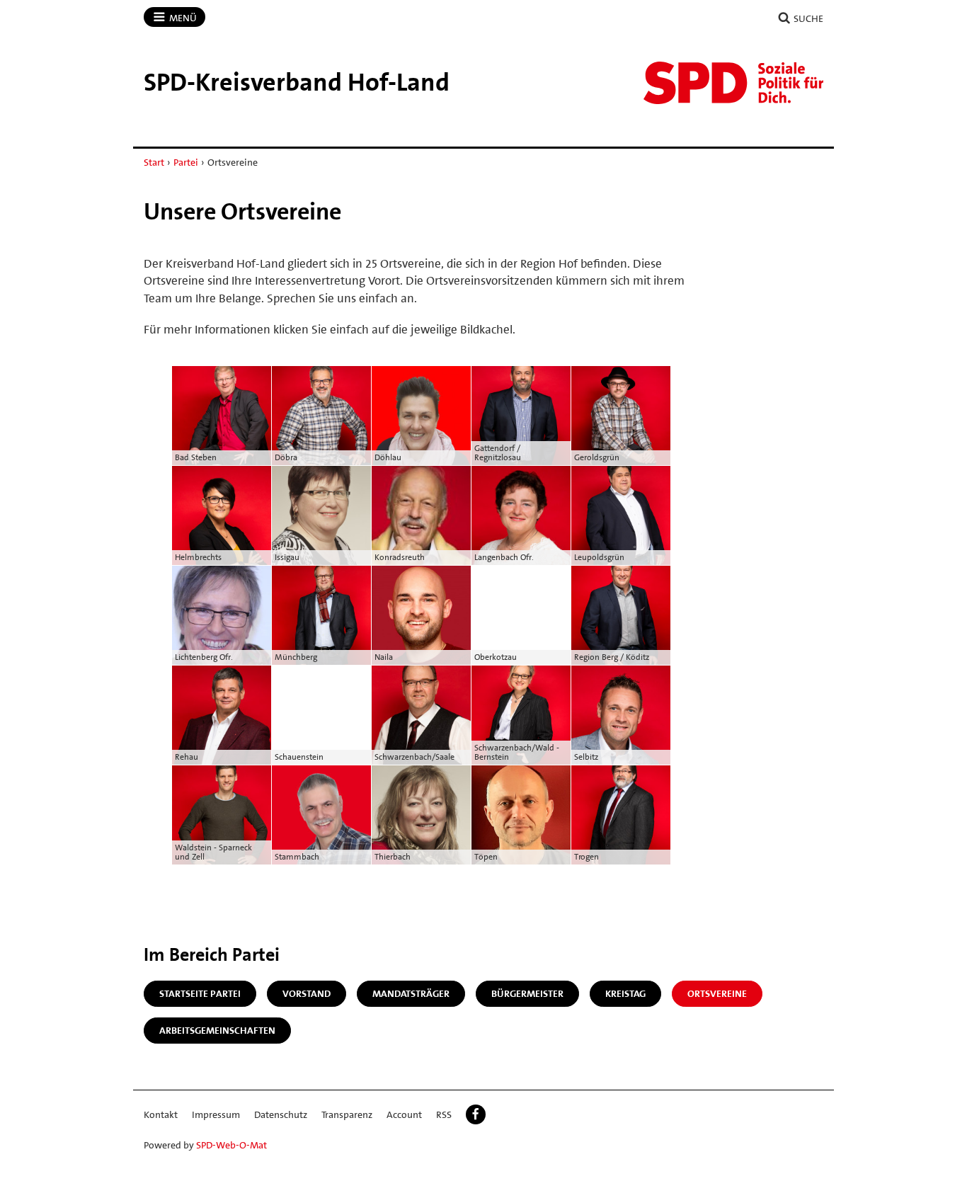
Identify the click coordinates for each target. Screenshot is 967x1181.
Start (154, 162)
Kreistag (625, 993)
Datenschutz (280, 1114)
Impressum (216, 1114)
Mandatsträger (411, 993)
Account (404, 1114)
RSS (444, 1114)
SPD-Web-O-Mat (231, 1145)
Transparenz (346, 1114)
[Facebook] (476, 1114)
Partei (185, 162)
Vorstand (306, 993)
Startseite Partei (200, 993)
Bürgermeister (527, 993)
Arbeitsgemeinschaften (217, 1030)
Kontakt (161, 1114)
